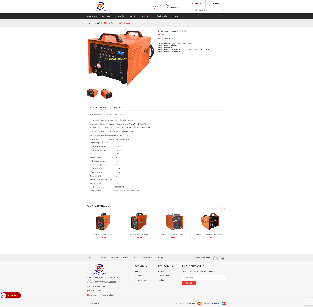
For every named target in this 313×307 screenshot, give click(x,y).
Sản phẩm (119, 16)
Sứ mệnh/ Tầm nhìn (142, 280)
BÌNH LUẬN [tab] (118, 108)
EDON (99, 23)
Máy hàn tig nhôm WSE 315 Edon (174, 234)
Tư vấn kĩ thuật (160, 16)
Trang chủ (92, 16)
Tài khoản (198, 3)
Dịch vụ (144, 16)
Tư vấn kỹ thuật (164, 276)
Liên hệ (175, 16)
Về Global (138, 276)
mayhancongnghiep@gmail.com (101, 295)
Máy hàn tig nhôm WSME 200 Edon (210, 234)
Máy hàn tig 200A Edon (138, 234)
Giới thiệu (105, 16)
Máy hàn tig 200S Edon (103, 234)
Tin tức (132, 16)
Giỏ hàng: (216, 3)
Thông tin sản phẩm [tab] (98, 108)
